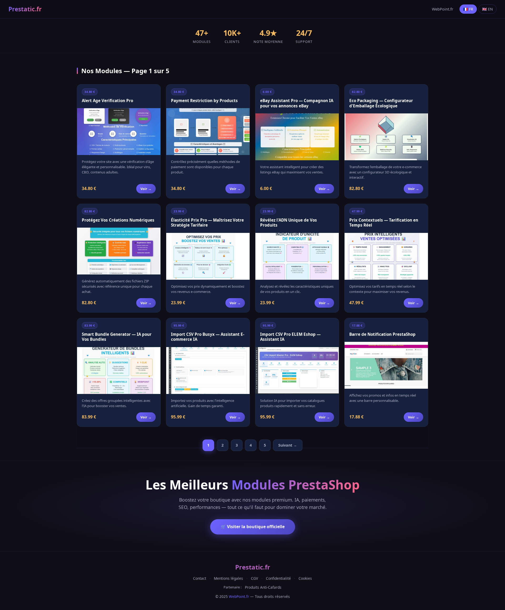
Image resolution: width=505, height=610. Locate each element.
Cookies (305, 578)
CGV (254, 578)
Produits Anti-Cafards (263, 587)
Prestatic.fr (25, 9)
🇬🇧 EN (487, 9)
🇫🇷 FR (468, 9)
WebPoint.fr (442, 9)
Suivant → (287, 445)
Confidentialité (278, 578)
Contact (199, 578)
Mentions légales (228, 578)
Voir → (146, 188)
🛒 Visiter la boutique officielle (253, 526)
